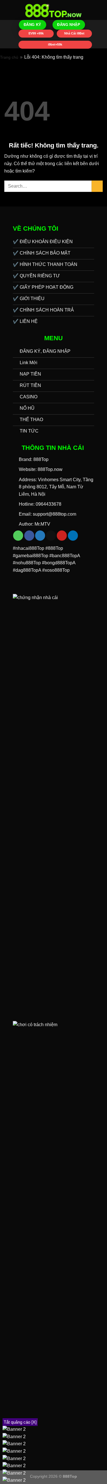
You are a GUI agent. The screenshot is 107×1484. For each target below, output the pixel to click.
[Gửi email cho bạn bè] (51, 535)
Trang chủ (9, 57)
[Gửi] (97, 186)
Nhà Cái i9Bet (74, 33)
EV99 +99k (36, 33)
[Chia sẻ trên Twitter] (40, 535)
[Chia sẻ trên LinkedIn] (73, 535)
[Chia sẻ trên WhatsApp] (18, 535)
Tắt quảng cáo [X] (20, 1422)
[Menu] (7, 10)
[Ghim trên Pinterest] (62, 535)
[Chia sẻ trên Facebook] (29, 535)
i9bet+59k (55, 44)
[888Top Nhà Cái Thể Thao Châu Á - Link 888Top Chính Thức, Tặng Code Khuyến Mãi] (53, 10)
